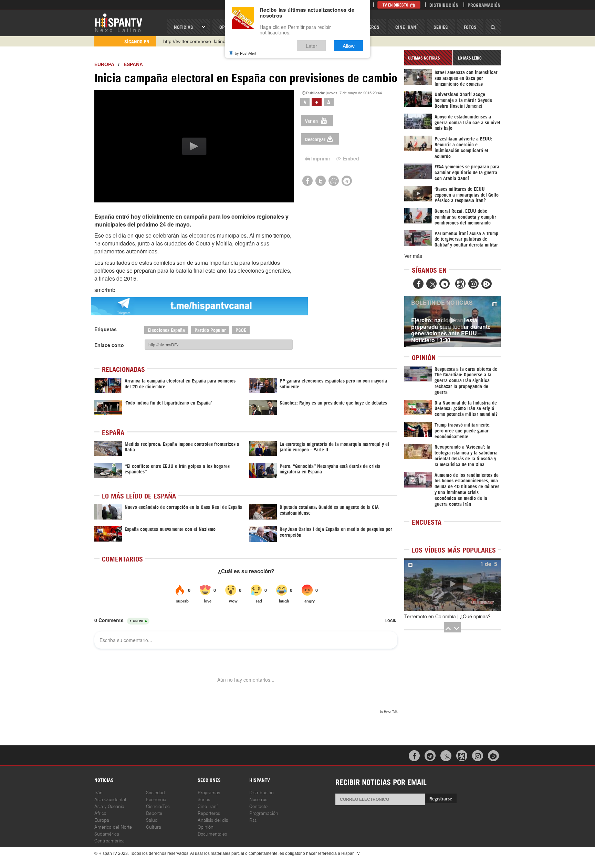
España (133, 64)
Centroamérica (109, 840)
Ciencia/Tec (158, 806)
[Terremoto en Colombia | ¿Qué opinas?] (452, 584)
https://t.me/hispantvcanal (191, 41)
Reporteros (209, 812)
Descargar (315, 139)
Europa (104, 64)
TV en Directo (396, 4)
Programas (209, 792)
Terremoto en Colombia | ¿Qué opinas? (447, 616)
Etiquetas (105, 329)
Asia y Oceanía (109, 806)
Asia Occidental (110, 799)
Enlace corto (109, 345)
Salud (152, 819)
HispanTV (118, 22)
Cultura (153, 826)
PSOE (241, 329)
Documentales (212, 833)
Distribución (444, 4)
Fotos (470, 26)
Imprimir (320, 158)
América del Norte (113, 826)
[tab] (428, 57)
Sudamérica (106, 833)
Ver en (312, 120)
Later (311, 45)
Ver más (413, 255)
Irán (98, 792)
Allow (349, 45)
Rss (253, 819)
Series (441, 26)
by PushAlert (245, 53)
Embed (350, 158)
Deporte (154, 812)
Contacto (258, 806)
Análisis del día (213, 819)
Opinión (205, 826)
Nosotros (258, 799)
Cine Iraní (406, 26)
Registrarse (440, 798)
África (100, 812)
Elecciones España (166, 329)
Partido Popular (210, 329)
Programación (484, 4)
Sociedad (155, 792)
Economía (156, 799)
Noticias (183, 26)
